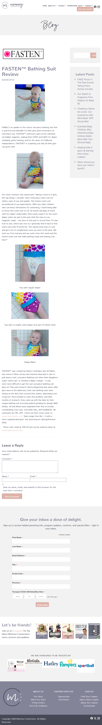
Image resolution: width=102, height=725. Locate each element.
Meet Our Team (38, 699)
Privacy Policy (38, 702)
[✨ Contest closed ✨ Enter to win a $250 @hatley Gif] (55, 631)
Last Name (17, 546)
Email (33, 476)
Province (16, 583)
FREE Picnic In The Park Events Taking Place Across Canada (85, 84)
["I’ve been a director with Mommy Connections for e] (81, 631)
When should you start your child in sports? (86, 165)
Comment (7, 458)
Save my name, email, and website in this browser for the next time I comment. (29, 488)
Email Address (19, 555)
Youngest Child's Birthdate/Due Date (28, 592)
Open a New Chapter (89, 699)
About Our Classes (89, 702)
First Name (17, 537)
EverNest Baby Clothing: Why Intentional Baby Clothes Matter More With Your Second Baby (85, 134)
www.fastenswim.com (12, 429)
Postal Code (18, 574)
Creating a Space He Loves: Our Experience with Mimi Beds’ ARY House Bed (86, 115)
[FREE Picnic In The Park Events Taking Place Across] (94, 631)
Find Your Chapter (89, 696)
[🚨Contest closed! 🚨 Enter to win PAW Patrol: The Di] (68, 631)
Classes (61, 5)
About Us (51, 5)
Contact (88, 5)
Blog (80, 5)
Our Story (38, 696)
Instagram (18, 630)
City (14, 564)
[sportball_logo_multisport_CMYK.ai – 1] (86, 666)
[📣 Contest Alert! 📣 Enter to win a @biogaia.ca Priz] (42, 631)
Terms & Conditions (38, 705)
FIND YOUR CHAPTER (85, 8)
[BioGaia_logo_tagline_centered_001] (33, 661)
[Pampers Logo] (68, 663)
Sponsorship (72, 5)
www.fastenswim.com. (12, 415)
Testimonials (89, 705)
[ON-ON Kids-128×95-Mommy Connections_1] (16, 665)
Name (5, 476)
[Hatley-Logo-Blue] (51, 663)
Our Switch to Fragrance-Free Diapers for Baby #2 (85, 98)
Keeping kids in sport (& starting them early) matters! (85, 152)
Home (45, 5)
